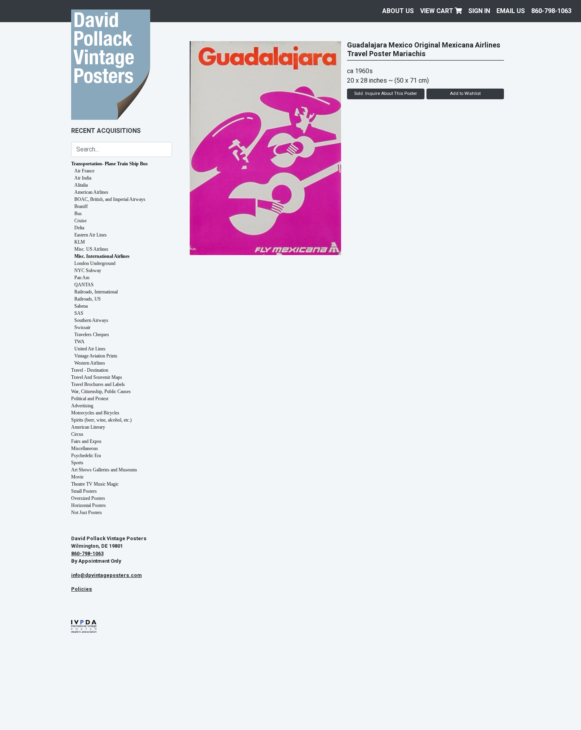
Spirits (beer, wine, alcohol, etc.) (101, 420)
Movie (77, 477)
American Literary (88, 427)
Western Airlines (89, 363)
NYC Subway (87, 270)
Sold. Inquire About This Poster (385, 93)
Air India (82, 178)
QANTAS (84, 284)
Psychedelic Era (86, 455)
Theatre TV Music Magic (95, 484)
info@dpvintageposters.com (106, 575)
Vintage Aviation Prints (95, 356)
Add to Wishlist (465, 93)
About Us (398, 11)
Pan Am (81, 277)
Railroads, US (87, 299)
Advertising (82, 405)
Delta (79, 228)
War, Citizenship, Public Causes (101, 391)
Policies (81, 589)
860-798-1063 (551, 11)
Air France (84, 171)
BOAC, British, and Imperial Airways (109, 199)
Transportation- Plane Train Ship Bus (109, 163)
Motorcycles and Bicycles (95, 413)
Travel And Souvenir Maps (96, 377)
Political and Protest (89, 398)
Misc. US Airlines (91, 249)
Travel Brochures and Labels (98, 384)
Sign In (479, 11)
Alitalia (81, 185)
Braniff (81, 206)
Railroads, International (96, 292)
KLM (79, 242)
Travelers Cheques (91, 334)
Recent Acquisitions (106, 131)
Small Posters (84, 491)
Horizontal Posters (88, 505)
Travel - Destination (89, 370)
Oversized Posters (88, 498)
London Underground (94, 263)
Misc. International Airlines (102, 256)
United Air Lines (90, 349)
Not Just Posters (86, 512)
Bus (78, 213)
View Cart (437, 11)
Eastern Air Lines (90, 235)
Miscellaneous (84, 448)
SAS (78, 313)
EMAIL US (510, 11)
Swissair (82, 327)
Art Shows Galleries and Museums (104, 470)
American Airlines (91, 192)
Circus (77, 434)
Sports (77, 462)
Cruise (80, 220)
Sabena (81, 306)
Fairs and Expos (86, 441)
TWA (79, 341)
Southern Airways (91, 320)
